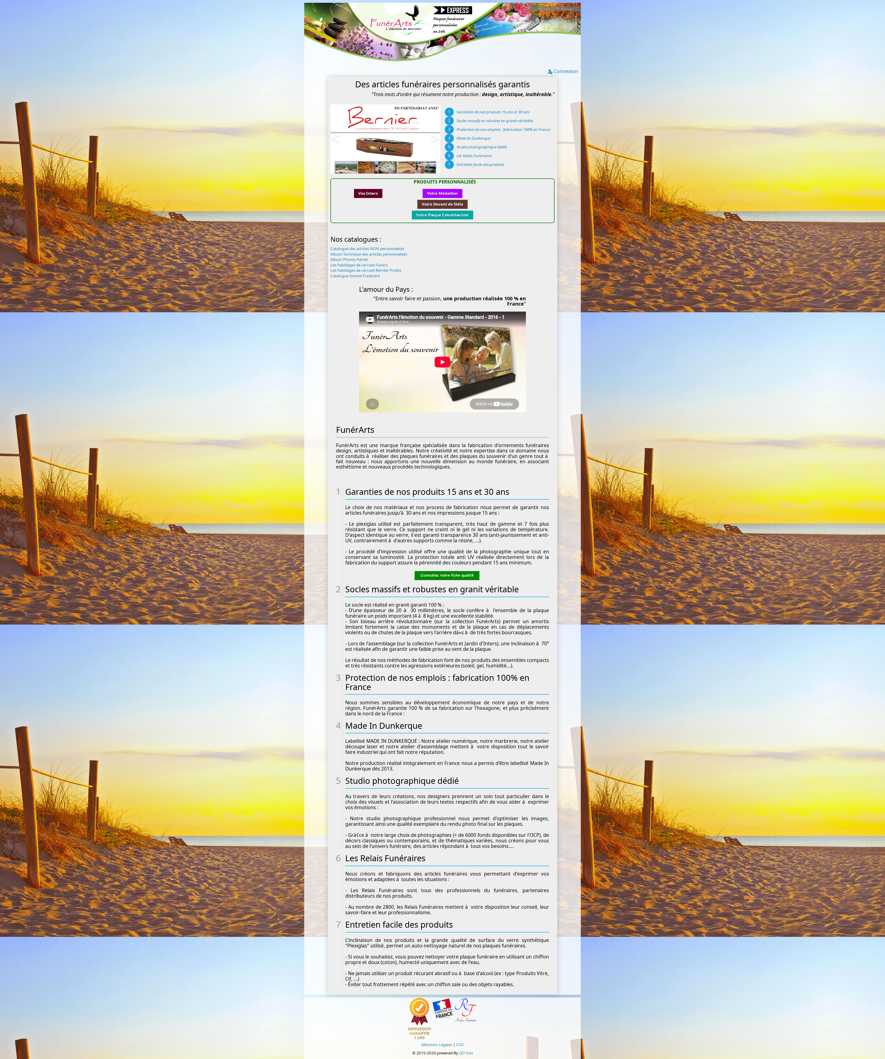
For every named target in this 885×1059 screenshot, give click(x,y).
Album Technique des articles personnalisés (368, 253)
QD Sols (466, 1053)
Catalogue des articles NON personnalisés (367, 248)
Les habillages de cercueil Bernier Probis (365, 270)
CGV (460, 1044)
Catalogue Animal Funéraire (355, 275)
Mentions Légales (436, 1044)
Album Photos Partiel (349, 259)
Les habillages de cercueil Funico (359, 264)
